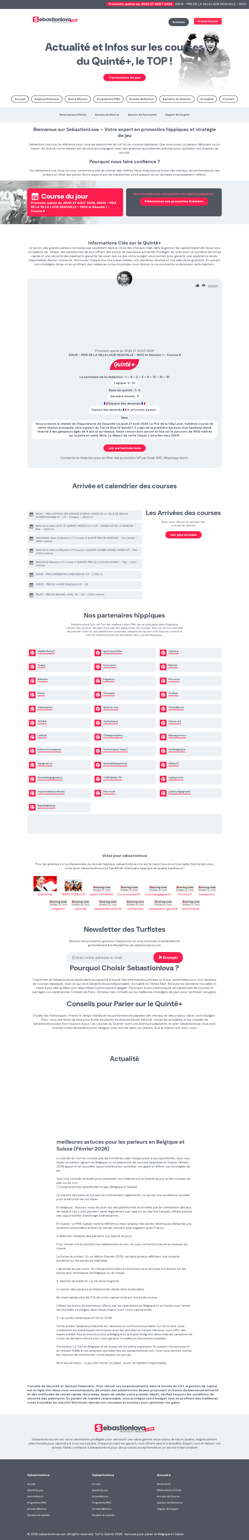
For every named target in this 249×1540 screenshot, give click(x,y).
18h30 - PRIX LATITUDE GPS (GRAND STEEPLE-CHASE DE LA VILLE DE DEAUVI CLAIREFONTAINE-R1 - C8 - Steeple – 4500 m (78, 515)
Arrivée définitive (141, 99)
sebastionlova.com (81, 22)
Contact (228, 99)
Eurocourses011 (129, 894)
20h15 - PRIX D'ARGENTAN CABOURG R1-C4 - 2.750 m (66, 575)
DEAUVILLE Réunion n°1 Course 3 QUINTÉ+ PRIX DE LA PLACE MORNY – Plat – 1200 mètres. (83, 563)
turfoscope (135, 909)
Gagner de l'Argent (177, 114)
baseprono (207, 894)
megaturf (58, 909)
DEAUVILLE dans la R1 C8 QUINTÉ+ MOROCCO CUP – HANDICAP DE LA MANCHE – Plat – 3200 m (82, 527)
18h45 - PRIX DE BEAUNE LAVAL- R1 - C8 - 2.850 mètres (66, 595)
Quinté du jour (35, 1490)
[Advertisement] (124, 319)
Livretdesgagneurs (158, 894)
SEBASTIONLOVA (73, 894)
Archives (179, 22)
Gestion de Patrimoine (142, 114)
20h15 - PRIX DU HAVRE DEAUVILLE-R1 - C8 (58, 585)
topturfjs (80, 909)
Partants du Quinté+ (177, 99)
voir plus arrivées (183, 535)
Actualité (206, 99)
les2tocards (190, 909)
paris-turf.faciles (101, 894)
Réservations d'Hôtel (73, 114)
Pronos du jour (208, 21)
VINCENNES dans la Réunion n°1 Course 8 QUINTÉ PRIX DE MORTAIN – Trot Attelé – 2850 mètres (83, 539)
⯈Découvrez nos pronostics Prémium (174, 201)
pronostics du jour (124, 77)
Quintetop (45, 894)
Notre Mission (78, 99)
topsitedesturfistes (108, 909)
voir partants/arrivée (124, 448)
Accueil (20, 99)
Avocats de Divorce (107, 114)
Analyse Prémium (47, 99)
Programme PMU (108, 99)
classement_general (163, 909)
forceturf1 (185, 894)
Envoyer (168, 957)
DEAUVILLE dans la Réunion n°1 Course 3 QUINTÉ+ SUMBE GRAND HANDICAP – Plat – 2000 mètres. (84, 551)
